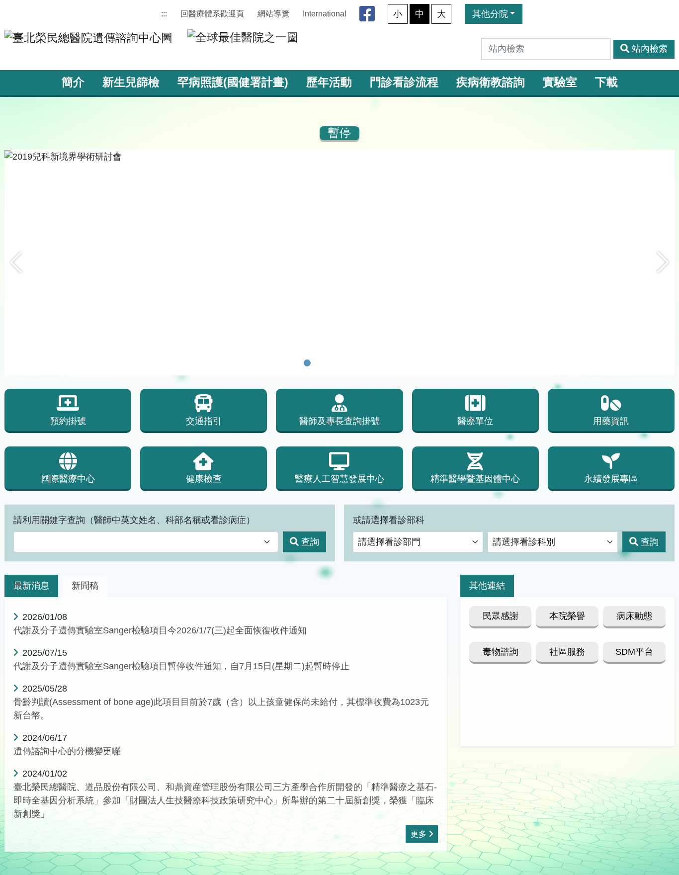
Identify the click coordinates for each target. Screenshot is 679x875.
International (324, 13)
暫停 (339, 133)
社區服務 (567, 652)
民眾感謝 (500, 616)
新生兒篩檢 (131, 82)
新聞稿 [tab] (85, 586)
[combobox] (145, 542)
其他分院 (490, 14)
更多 (418, 834)
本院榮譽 (567, 616)
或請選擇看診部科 (388, 520)
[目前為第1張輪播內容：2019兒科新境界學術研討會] (307, 362)
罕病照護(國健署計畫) (232, 82)
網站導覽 (273, 13)
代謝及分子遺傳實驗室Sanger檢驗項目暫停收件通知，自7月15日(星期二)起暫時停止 (181, 666)
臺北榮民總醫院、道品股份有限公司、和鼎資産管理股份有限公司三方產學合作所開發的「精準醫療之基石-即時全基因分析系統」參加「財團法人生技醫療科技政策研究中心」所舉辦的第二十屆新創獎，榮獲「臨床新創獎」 (225, 800)
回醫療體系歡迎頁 (212, 13)
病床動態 (634, 616)
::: (164, 13)
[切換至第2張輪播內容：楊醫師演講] (320, 362)
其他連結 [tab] (487, 586)
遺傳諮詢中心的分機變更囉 (67, 751)
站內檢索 (650, 49)
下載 (606, 82)
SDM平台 (634, 652)
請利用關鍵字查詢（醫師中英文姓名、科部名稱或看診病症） (134, 520)
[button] (16, 262)
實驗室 (560, 82)
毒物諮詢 (500, 652)
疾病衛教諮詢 (490, 82)
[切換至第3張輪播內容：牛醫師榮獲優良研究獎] (333, 362)
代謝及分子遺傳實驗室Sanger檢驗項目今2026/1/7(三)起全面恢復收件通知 (160, 630)
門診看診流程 (404, 82)
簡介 (73, 82)
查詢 (310, 542)
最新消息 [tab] (31, 586)
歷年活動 (329, 82)
